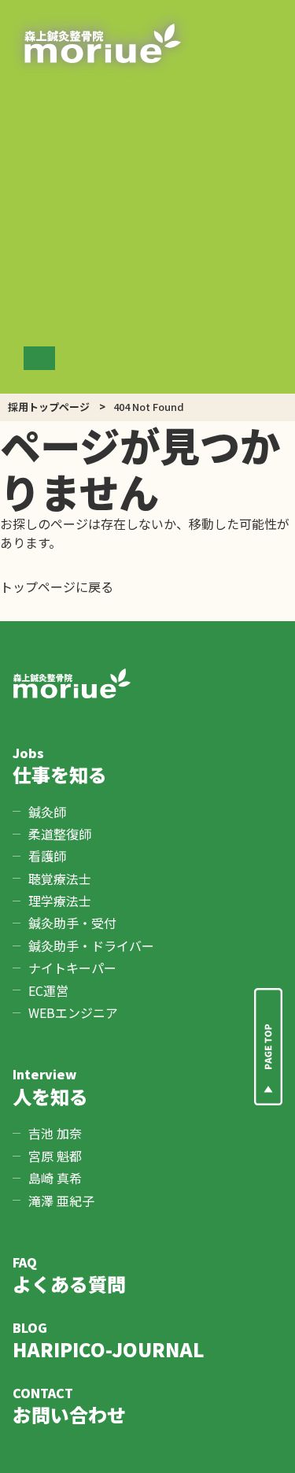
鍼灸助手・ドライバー (91, 945)
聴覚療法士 (59, 878)
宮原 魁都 (55, 1155)
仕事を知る (60, 766)
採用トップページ (49, 406)
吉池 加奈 (55, 1132)
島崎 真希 (55, 1177)
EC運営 (48, 990)
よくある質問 (69, 1275)
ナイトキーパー (72, 967)
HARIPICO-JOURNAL (109, 1340)
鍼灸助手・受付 (72, 922)
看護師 (47, 855)
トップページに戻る (56, 586)
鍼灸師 (47, 811)
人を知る (50, 1087)
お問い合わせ (69, 1406)
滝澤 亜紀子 (61, 1200)
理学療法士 (59, 900)
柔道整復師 (59, 833)
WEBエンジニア (73, 1012)
